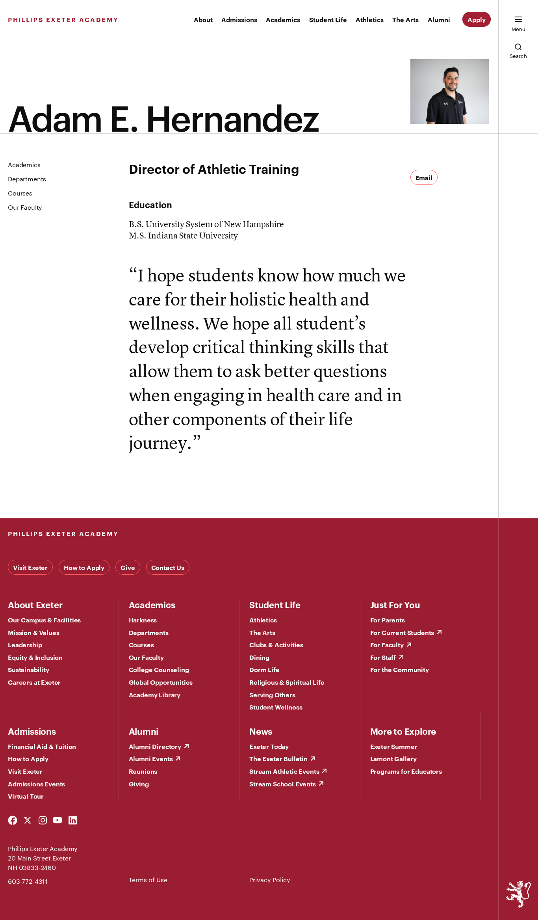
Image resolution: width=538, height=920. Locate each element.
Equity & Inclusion (35, 657)
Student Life (328, 19)
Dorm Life (264, 669)
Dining (259, 657)
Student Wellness (275, 706)
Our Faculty (146, 657)
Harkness (143, 619)
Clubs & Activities (276, 644)
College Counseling (159, 669)
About (203, 19)
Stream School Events (282, 783)
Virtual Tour (26, 795)
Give (128, 567)
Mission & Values (33, 632)
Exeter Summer (393, 746)
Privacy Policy (269, 879)
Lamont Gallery (393, 758)
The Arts (405, 19)
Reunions (143, 771)
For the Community (399, 669)
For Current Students (402, 632)
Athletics (370, 19)
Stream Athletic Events (284, 771)
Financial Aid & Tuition (42, 746)
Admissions (239, 19)
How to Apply (84, 567)
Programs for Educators (406, 771)
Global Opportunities (161, 682)
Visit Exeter (30, 567)
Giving (139, 783)
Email (424, 177)
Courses (141, 644)
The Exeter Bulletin (278, 758)
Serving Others (272, 694)
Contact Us (167, 567)
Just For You (395, 604)
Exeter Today (269, 746)
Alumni (439, 19)
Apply (477, 19)
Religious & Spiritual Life (287, 682)
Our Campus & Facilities (44, 619)
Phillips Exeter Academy (63, 19)
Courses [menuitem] (20, 193)
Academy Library (155, 694)
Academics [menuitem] (24, 164)
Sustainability (28, 669)
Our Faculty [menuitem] (25, 207)
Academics (283, 19)
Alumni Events (151, 758)
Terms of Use (148, 879)
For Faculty (387, 644)
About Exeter (35, 604)
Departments (149, 632)
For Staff (383, 657)
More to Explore (403, 731)
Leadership (25, 644)
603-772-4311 (28, 881)
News (260, 731)
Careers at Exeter (34, 682)
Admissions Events (36, 783)
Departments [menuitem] (27, 179)
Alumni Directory (155, 746)
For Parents (387, 619)
